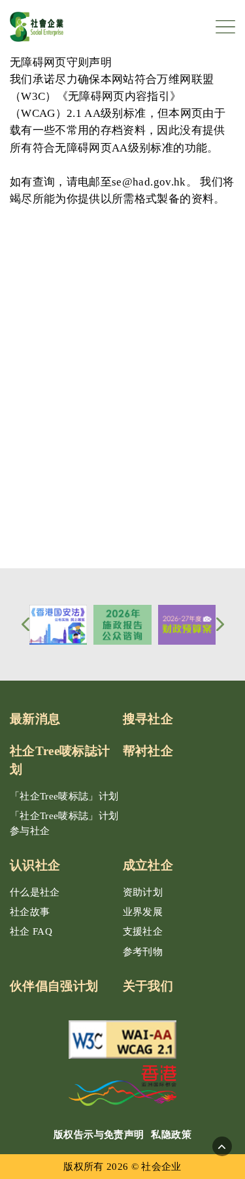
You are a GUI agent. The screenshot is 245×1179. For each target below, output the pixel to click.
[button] (25, 624)
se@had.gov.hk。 (154, 182)
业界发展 (143, 912)
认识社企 (35, 865)
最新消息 (35, 719)
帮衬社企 (148, 751)
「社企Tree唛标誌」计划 (64, 796)
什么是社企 (35, 892)
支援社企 (143, 931)
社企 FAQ (31, 931)
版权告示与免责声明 (99, 1134)
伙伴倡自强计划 (54, 986)
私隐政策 (171, 1134)
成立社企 (148, 865)
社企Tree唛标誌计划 (60, 760)
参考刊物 (143, 951)
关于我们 (148, 986)
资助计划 (143, 892)
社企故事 (30, 912)
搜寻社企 (148, 719)
